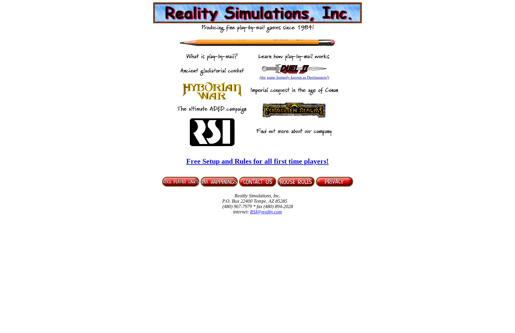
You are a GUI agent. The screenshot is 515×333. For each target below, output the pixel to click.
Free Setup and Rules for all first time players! (257, 161)
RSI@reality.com (266, 211)
